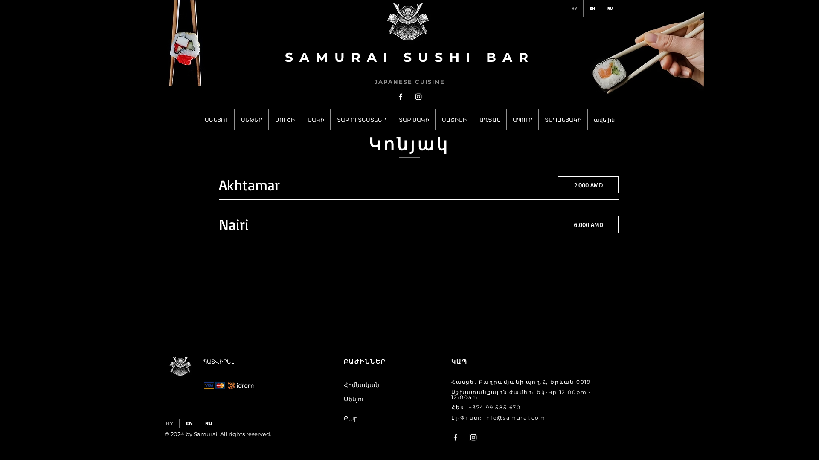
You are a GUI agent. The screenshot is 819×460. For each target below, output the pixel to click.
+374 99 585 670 (495, 407)
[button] (383, 419)
